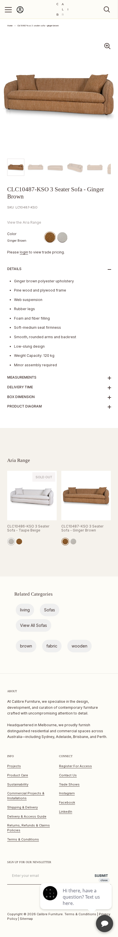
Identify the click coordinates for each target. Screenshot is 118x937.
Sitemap (26, 919)
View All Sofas (33, 625)
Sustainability (17, 784)
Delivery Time (20, 387)
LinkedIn (65, 812)
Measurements (21, 377)
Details (14, 269)
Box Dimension (21, 397)
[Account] (20, 12)
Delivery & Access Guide (26, 816)
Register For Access (75, 766)
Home (10, 25)
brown (26, 645)
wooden (79, 645)
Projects (14, 766)
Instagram (67, 793)
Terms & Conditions (23, 839)
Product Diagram (24, 406)
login (24, 252)
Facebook (67, 802)
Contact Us (68, 775)
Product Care (17, 775)
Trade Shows (69, 784)
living (25, 609)
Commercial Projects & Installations (25, 795)
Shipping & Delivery (22, 807)
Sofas (49, 609)
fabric (51, 645)
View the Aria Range (24, 222)
